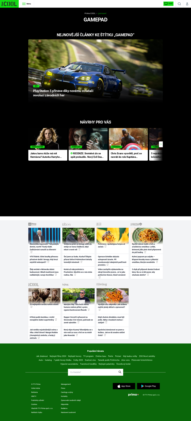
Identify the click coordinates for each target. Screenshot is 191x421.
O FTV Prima (35, 384)
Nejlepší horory (74, 356)
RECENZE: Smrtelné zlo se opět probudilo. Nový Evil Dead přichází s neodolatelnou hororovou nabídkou (87, 155)
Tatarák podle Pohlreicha (108, 360)
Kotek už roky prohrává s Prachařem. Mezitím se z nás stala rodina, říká (78, 272)
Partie (110, 356)
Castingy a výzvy (67, 392)
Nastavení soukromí (68, 412)
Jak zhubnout (42, 356)
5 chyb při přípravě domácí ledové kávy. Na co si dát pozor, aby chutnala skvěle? (146, 272)
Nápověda (64, 404)
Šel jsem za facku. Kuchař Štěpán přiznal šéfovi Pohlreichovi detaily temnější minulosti (78, 259)
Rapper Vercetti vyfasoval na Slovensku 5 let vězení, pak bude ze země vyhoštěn (78, 320)
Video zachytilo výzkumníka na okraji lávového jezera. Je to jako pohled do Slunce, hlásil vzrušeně (112, 272)
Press (63, 388)
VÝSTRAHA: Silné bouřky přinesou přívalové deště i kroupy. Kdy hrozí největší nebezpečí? (44, 259)
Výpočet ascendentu (69, 364)
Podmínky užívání (37, 400)
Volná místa (35, 388)
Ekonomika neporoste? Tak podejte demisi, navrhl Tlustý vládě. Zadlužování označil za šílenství (44, 247)
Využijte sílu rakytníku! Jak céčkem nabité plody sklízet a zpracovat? (112, 305)
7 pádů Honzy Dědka (62, 360)
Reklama (34, 392)
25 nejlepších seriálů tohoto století (44, 304)
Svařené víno (90, 360)
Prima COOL (90, 13)
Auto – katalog (45, 360)
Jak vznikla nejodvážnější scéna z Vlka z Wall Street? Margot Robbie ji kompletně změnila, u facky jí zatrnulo (44, 334)
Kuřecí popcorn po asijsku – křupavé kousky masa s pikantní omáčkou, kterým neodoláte (145, 259)
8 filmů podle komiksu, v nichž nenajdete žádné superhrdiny (42, 318)
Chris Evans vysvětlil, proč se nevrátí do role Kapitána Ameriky (126, 155)
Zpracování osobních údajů (71, 400)
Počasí (118, 356)
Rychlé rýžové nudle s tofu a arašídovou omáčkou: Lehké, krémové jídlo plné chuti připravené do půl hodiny (146, 248)
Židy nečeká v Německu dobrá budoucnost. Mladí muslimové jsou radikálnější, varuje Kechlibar (44, 272)
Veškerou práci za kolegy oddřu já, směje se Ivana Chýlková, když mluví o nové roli (78, 247)
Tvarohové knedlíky (88, 364)
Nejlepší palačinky (106, 364)
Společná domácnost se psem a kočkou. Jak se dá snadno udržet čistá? (111, 332)
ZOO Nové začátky (147, 356)
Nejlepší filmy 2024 (58, 356)
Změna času (101, 356)
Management (66, 384)
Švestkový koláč (123, 364)
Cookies (34, 404)
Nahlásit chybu (36, 412)
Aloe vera (125, 360)
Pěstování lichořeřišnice (141, 360)
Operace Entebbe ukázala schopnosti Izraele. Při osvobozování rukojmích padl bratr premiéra (112, 261)
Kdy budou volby (130, 356)
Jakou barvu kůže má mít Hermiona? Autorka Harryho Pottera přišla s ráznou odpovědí (45, 155)
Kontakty (64, 396)
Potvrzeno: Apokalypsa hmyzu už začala (111, 245)
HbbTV (33, 396)
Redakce (64, 408)
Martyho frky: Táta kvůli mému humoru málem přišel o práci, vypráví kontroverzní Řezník (76, 307)
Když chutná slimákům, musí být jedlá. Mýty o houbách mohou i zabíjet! (111, 320)
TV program (88, 356)
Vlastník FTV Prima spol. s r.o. (42, 408)
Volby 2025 (78, 360)
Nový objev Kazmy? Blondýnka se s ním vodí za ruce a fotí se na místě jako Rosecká (78, 332)
